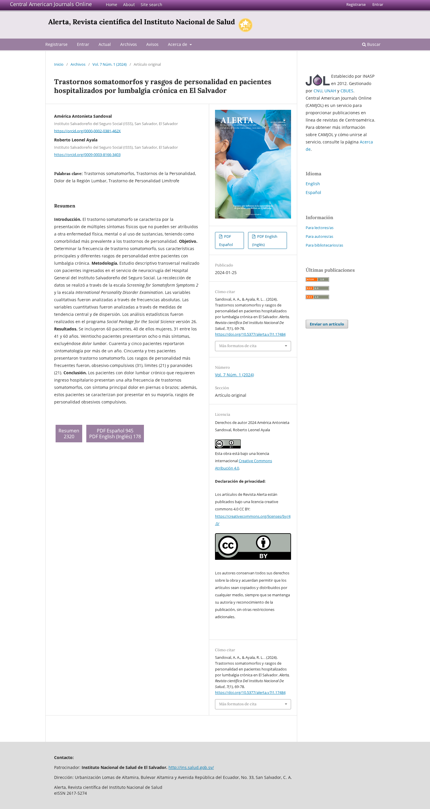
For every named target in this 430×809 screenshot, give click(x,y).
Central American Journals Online (51, 4)
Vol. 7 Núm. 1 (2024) (109, 64)
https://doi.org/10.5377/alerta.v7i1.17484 (250, 334)
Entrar (83, 44)
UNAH (330, 90)
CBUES (346, 90)
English (313, 183)
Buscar (373, 44)
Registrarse (56, 44)
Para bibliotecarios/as (324, 245)
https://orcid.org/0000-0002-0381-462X (87, 130)
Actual (105, 44)
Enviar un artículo (327, 324)
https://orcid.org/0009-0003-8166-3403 (87, 154)
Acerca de (178, 44)
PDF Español (226, 240)
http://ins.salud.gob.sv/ (191, 767)
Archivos (128, 44)
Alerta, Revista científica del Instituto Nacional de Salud (141, 21)
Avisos (152, 44)
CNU (318, 90)
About (129, 4)
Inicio (58, 64)
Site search (151, 4)
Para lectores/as (319, 227)
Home (111, 4)
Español (313, 192)
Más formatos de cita (238, 345)
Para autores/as (319, 236)
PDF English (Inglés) (264, 240)
